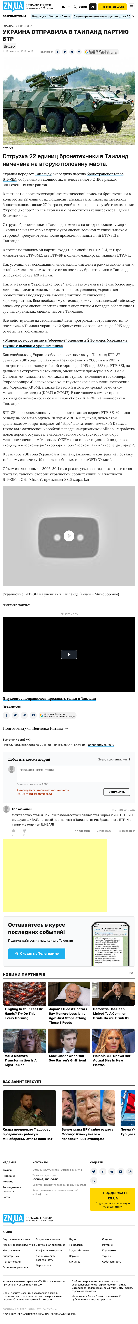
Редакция (9, 1175)
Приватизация (12, 1261)
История (107, 1244)
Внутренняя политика (16, 1239)
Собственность (111, 1261)
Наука (73, 1239)
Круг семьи (109, 1250)
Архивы (7, 1170)
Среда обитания (79, 1250)
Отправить (117, 792)
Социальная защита (48, 1239)
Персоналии (43, 1265)
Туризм (106, 1256)
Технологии (76, 1244)
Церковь (74, 1256)
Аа (93, 6)
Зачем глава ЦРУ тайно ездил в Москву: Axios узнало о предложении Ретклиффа (87, 1134)
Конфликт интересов (49, 1250)
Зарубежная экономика (50, 1244)
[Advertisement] (55, 875)
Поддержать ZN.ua (112, 6)
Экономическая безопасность (46, 1258)
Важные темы (14, 16)
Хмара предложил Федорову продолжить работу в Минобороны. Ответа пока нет (27, 1134)
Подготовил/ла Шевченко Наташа (33, 728)
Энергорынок (11, 1256)
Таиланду (43, 174)
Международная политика (19, 1244)
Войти (83, 6)
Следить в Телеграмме (39, 954)
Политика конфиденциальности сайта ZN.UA (30, 1309)
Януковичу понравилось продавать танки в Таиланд (49, 698)
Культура (74, 1261)
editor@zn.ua (40, 1194)
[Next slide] (132, 16)
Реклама (8, 1181)
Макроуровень (11, 1250)
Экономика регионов (16, 1267)
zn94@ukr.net (78, 1184)
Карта (6, 1197)
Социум (107, 1239)
